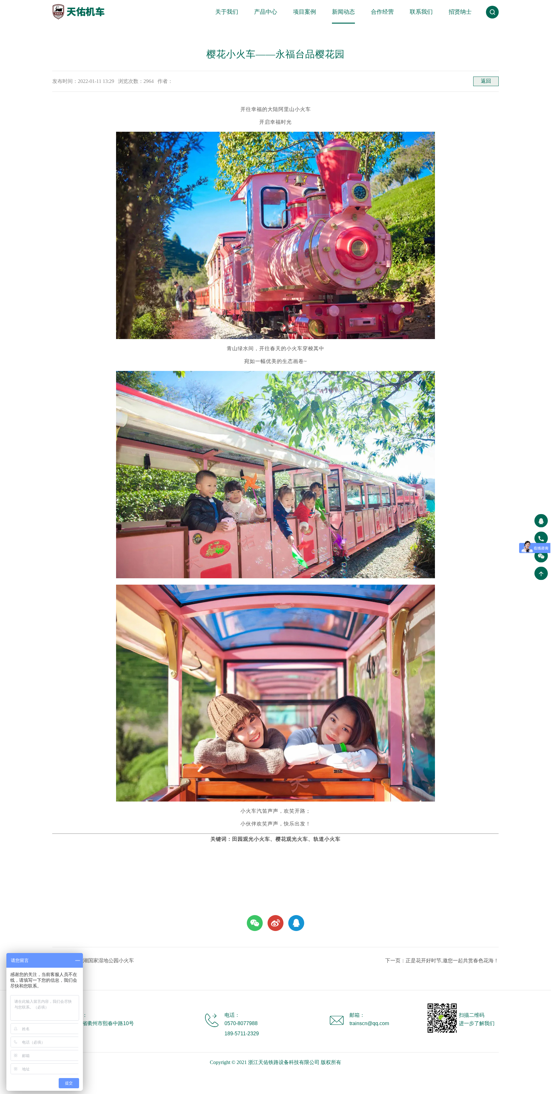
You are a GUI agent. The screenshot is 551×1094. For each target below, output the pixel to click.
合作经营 (382, 12)
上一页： (93, 960)
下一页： (442, 960)
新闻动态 (343, 12)
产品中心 (265, 12)
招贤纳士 (460, 12)
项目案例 (304, 12)
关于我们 (226, 12)
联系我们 (421, 12)
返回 (486, 81)
